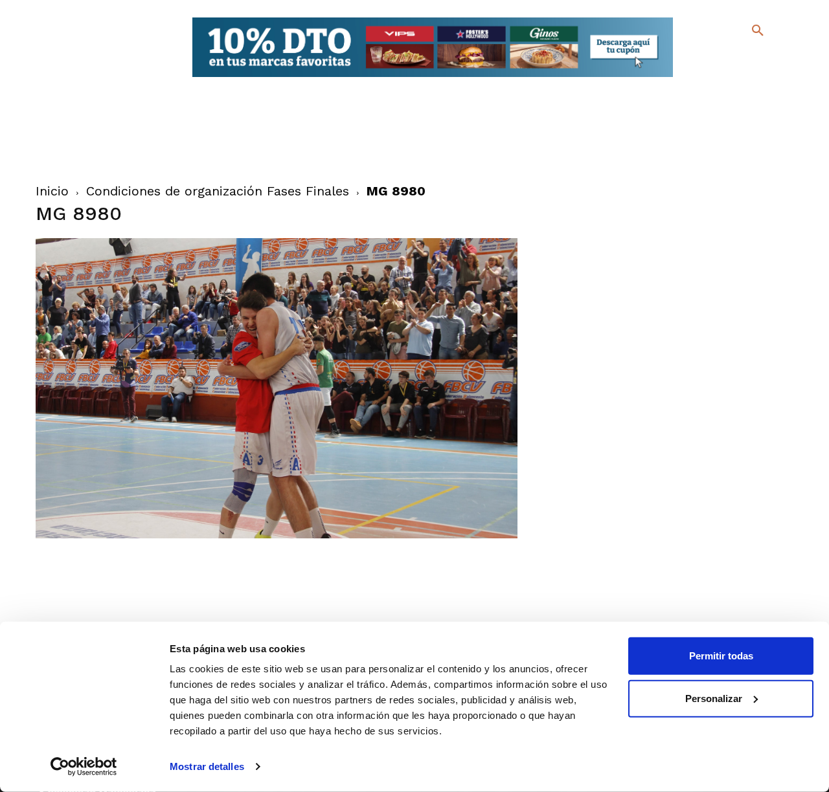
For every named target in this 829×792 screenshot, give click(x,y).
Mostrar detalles (207, 766)
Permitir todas (721, 655)
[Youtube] (746, 77)
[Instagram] (763, 58)
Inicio (52, 191)
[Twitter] (724, 56)
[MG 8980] (277, 535)
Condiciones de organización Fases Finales (217, 191)
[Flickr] (705, 77)
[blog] (742, 57)
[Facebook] (705, 58)
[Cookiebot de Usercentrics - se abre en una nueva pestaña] (84, 766)
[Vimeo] (725, 77)
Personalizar (713, 697)
